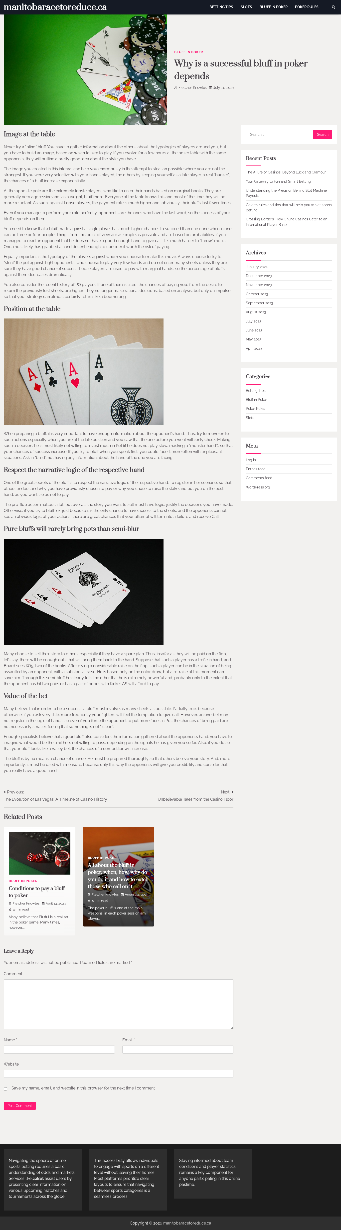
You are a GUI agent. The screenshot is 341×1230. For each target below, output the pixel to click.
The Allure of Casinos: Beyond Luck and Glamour (286, 172)
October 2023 (257, 294)
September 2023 (259, 303)
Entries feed (256, 469)
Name (10, 1040)
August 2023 (256, 312)
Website (11, 1064)
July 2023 (253, 321)
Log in (251, 460)
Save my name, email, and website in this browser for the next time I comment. (83, 1088)
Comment (13, 973)
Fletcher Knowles (192, 88)
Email (128, 1040)
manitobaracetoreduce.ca (55, 7)
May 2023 (253, 339)
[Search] (333, 7)
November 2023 (259, 285)
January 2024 (257, 267)
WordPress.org (258, 487)
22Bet (38, 1178)
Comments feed (259, 478)
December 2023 (259, 276)
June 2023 (254, 330)
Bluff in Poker (274, 7)
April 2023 (254, 348)
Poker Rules (307, 7)
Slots (246, 7)
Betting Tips (221, 7)
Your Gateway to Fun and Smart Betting (278, 181)
